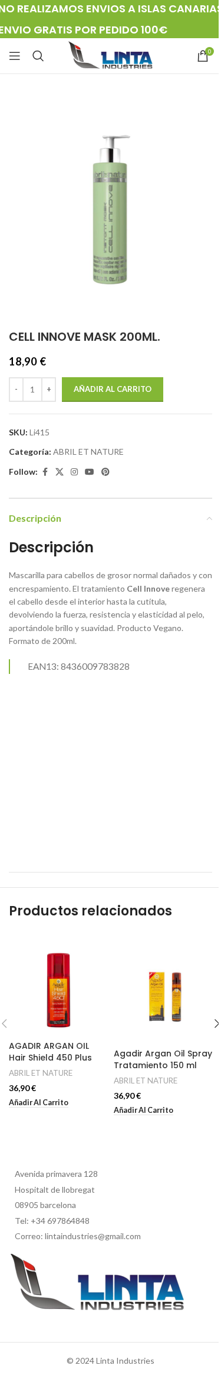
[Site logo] (110, 55)
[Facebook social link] (45, 472)
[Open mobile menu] (15, 56)
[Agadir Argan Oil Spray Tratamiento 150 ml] (163, 988)
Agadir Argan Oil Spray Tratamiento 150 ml (163, 1059)
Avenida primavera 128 (56, 1174)
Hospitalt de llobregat (55, 1190)
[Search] (38, 56)
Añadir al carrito (112, 389)
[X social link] (59, 472)
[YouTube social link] (89, 472)
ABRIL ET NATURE (88, 452)
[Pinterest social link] (105, 472)
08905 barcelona (45, 1205)
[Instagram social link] (74, 472)
